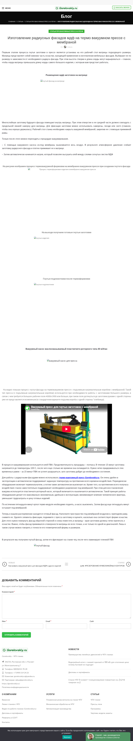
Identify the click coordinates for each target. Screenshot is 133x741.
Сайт (92, 621)
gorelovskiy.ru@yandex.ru (24, 676)
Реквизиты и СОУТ (10, 718)
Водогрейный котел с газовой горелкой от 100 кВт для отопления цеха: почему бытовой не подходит (98, 663)
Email (48, 621)
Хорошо (67, 737)
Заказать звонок (122, 7)
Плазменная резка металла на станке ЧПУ (64, 700)
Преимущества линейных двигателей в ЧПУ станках (90, 654)
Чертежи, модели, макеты (101, 713)
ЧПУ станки (95, 700)
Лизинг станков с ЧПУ (11, 704)
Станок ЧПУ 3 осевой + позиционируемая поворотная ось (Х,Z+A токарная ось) (96, 681)
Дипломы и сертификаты (79, 672)
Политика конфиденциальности (15, 687)
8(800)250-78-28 (20, 669)
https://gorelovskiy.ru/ (11, 683)
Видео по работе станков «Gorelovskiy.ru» (19, 709)
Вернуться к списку (66, 564)
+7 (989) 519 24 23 (21, 673)
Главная (11, 21)
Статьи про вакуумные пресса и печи (40, 21)
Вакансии (6, 700)
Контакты (6, 722)
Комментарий (8, 591)
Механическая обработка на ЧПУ (60, 704)
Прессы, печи (96, 704)
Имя (4, 621)
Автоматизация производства (58, 709)
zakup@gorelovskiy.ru (24, 680)
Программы (96, 709)
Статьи (20, 21)
